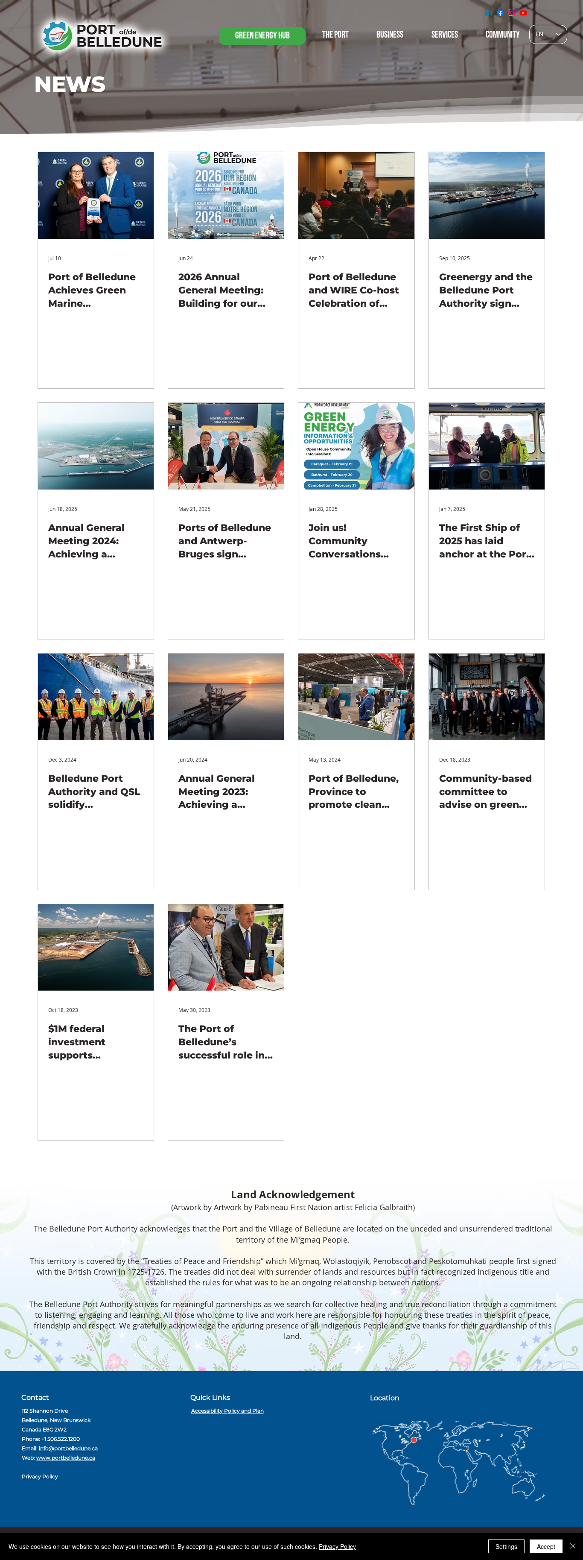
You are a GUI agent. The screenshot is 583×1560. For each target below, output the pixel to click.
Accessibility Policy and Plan (227, 1411)
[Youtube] (523, 13)
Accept (546, 1546)
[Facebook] (500, 13)
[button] (262, 36)
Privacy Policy (40, 1476)
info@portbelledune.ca (68, 1448)
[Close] (573, 1546)
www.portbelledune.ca (65, 1457)
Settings (506, 1546)
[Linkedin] (488, 13)
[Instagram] (511, 13)
